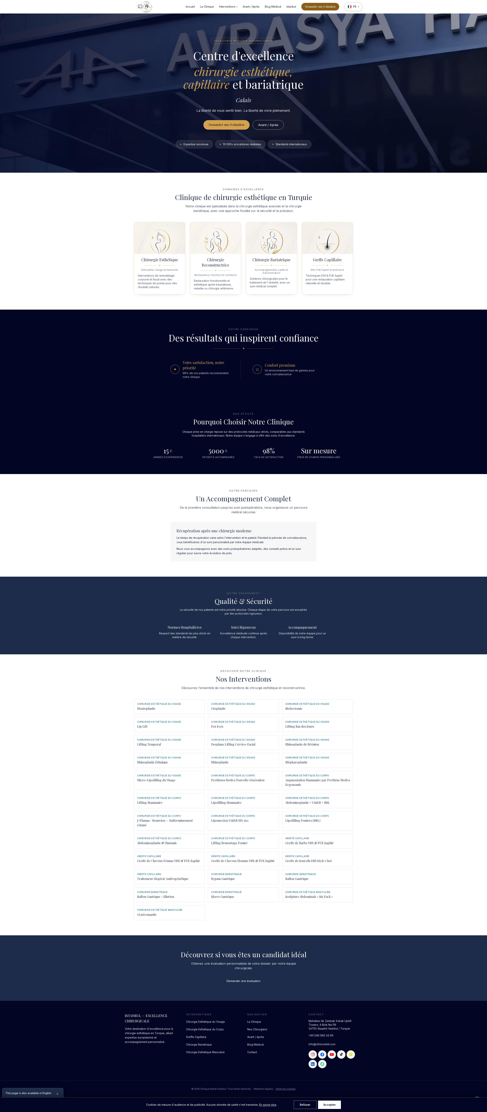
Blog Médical (273, 6)
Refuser (305, 1104)
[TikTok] (341, 1054)
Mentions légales (263, 1088)
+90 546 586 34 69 (321, 1035)
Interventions (228, 6)
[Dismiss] (57, 1094)
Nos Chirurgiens (257, 1029)
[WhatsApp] (322, 1064)
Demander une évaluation (320, 6)
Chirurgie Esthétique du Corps (205, 1029)
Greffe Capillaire (196, 1037)
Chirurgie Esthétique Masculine (205, 1052)
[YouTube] (332, 1054)
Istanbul (291, 6)
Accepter (329, 1104)
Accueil (190, 6)
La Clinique (207, 6)
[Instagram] (313, 1054)
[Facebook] (322, 1054)
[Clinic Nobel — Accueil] (146, 6)
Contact (252, 1052)
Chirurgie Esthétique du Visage (205, 1021)
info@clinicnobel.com (322, 1044)
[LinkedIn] (313, 1064)
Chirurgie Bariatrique (199, 1044)
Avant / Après (251, 6)
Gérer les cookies (286, 1088)
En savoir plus (267, 1104)
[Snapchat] (351, 1054)
